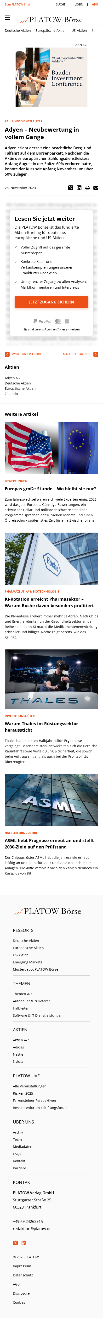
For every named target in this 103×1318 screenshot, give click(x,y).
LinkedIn (23, 1243)
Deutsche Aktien (18, 30)
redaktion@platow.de (32, 1228)
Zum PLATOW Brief (17, 4)
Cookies (19, 1302)
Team (17, 1139)
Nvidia (18, 1061)
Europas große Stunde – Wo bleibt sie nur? (50, 489)
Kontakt (19, 1161)
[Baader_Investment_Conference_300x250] (51, 77)
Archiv (18, 1132)
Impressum (22, 1266)
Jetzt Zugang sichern (51, 302)
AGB (16, 1284)
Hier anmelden (69, 329)
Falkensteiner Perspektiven (34, 1100)
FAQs (17, 1153)
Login (78, 4)
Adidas (18, 1047)
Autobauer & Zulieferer (31, 1001)
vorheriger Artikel (27, 354)
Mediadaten (22, 1146)
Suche (61, 4)
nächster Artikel (77, 354)
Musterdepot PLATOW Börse (35, 969)
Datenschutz (23, 1275)
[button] (70, 187)
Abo (95, 4)
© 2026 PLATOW (26, 1257)
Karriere (19, 1168)
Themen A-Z (22, 994)
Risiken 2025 (23, 1093)
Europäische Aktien (51, 30)
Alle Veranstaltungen (29, 1086)
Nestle (18, 1054)
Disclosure (21, 1293)
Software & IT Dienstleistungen (38, 1015)
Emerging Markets (27, 962)
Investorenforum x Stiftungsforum (40, 1107)
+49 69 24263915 (28, 1221)
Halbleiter (21, 1008)
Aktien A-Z (21, 1040)
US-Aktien (79, 30)
